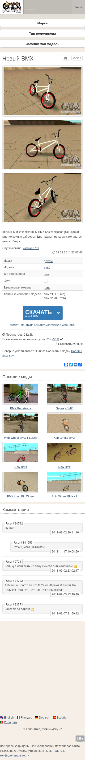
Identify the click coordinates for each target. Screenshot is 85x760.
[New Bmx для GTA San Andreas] (64, 452)
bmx (46, 274)
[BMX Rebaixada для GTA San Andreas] (20, 394)
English (9, 717)
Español (62, 717)
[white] (45, 281)
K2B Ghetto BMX (64, 437)
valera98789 (31, 248)
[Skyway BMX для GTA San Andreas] (64, 394)
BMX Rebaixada (20, 408)
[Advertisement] (42, 668)
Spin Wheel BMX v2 (64, 496)
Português (10, 722)
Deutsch (44, 717)
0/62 (55, 339)
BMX (47, 267)
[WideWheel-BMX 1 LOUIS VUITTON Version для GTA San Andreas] (20, 423)
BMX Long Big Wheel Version (20, 496)
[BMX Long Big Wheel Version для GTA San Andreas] (20, 482)
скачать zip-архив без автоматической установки (42, 325)
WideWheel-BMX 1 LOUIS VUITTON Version (21, 437)
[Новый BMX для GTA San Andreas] (42, 91)
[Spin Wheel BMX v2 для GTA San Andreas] (64, 482)
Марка (42, 22)
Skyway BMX (64, 408)
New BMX (20, 467)
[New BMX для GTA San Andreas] (20, 452)
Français (26, 717)
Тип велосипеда (42, 33)
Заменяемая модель (43, 43)
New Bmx (64, 467)
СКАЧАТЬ (38, 313)
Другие (48, 261)
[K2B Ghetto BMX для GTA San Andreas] (64, 423)
